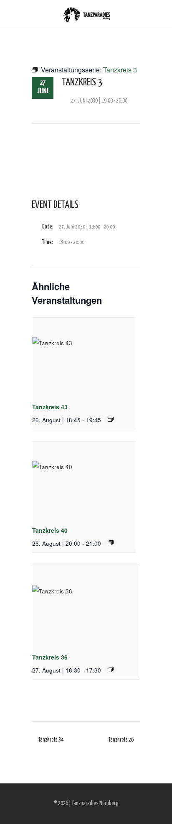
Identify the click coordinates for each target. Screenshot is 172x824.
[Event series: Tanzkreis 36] (111, 669)
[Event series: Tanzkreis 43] (111, 419)
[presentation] (84, 356)
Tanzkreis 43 (50, 407)
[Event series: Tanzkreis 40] (111, 542)
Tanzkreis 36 (50, 657)
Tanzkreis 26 (121, 740)
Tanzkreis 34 (50, 740)
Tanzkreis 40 (50, 530)
